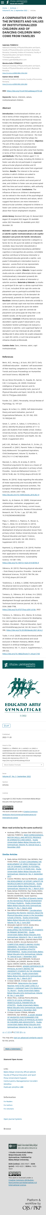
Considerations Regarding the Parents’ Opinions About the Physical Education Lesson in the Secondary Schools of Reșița (25, 914)
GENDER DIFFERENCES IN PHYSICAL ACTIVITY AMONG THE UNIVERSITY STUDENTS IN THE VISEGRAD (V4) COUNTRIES (25, 970)
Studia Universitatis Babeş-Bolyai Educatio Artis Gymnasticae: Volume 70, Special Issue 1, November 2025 (25, 954)
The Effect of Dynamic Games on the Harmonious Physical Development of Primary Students (25, 900)
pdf (7, 726)
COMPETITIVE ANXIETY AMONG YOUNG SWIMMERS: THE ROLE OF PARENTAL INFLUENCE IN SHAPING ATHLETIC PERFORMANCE (23, 948)
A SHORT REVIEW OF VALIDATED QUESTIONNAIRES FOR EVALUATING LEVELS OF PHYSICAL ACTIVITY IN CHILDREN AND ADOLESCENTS (25, 1018)
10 (21, 1032)
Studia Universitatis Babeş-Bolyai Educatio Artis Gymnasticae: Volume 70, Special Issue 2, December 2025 (24, 843)
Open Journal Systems (13, 1119)
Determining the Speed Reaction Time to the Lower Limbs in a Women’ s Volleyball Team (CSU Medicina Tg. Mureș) (24, 987)
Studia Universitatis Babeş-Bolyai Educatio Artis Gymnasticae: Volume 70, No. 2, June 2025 (24, 920)
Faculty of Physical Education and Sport (20, 1075)
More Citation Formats (12, 765)
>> (25, 1032)
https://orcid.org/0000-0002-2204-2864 (14, 84)
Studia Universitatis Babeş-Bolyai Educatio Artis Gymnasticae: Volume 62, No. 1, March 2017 (24, 976)
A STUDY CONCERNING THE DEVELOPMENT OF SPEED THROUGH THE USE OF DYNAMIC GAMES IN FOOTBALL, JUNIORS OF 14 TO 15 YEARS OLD (24, 865)
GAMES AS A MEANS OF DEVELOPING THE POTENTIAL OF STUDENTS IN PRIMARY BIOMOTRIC (25, 929)
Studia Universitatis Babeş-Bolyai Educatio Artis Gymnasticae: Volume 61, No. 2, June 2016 (24, 934)
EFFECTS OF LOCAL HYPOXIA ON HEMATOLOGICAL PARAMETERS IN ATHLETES (21, 1002)
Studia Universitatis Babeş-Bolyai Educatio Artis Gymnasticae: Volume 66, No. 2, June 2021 (24, 1024)
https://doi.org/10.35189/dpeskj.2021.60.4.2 (24, 630)
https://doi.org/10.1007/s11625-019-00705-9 (20, 563)
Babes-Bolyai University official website (20, 1072)
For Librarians (9, 1109)
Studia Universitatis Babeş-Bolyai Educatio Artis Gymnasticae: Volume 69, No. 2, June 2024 (24, 993)
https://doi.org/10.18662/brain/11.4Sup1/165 (21, 654)
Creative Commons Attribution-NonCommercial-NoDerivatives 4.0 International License (20, 814)
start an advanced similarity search (28, 1037)
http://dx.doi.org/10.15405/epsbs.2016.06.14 (20, 495)
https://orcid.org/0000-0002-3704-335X (14, 73)
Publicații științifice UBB (13, 1087)
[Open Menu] (2, 2)
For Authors (8, 1105)
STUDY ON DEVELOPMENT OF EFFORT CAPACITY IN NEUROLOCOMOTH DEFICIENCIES (25, 881)
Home (4, 8)
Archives (13, 8)
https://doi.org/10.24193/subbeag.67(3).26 (24, 91)
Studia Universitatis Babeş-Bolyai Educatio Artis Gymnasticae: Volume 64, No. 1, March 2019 (25, 886)
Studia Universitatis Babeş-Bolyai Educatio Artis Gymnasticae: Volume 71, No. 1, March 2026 (24, 905)
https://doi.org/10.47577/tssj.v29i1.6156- (19, 609)
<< (3, 1032)
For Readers (8, 1101)
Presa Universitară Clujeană (15, 1078)
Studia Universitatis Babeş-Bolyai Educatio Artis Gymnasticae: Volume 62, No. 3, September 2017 (25, 872)
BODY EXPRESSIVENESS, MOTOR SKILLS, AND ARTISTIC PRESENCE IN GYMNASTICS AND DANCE (25, 837)
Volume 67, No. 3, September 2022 (14, 10)
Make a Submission (13, 1049)
